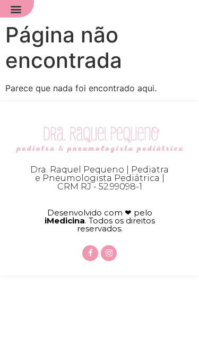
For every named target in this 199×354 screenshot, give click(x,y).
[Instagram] (109, 253)
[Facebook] (90, 253)
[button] (15, 9)
